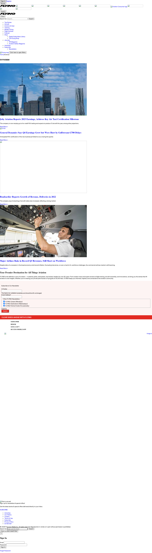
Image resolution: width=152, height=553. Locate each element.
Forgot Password (5, 551)
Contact (6, 516)
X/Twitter (4, 289)
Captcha (4, 309)
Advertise (7, 513)
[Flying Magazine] (8, 6)
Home (2, 54)
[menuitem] (78, 22)
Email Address (6, 295)
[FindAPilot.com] (8, 9)
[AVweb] (55, 6)
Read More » (4, 126)
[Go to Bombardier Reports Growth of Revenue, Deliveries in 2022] (76, 167)
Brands (3, 3)
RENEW (13, 324)
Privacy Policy (8, 522)
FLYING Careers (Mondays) (13, 301)
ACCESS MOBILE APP (18, 329)
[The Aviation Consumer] (119, 6)
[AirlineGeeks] (39, 6)
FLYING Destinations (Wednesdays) (16, 304)
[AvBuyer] (71, 6)
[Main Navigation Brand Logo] (7, 14)
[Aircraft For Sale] (24, 6)
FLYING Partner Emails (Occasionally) (17, 306)
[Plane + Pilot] (103, 6)
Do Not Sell (7, 523)
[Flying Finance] (135, 6)
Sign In (3, 547)
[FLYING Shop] (23, 9)
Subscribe (7, 520)
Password (3, 545)
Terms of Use (8, 518)
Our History (8, 515)
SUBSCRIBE (15, 321)
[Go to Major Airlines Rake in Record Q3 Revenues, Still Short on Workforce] (76, 231)
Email (2, 542)
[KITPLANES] (87, 6)
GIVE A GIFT (15, 327)
